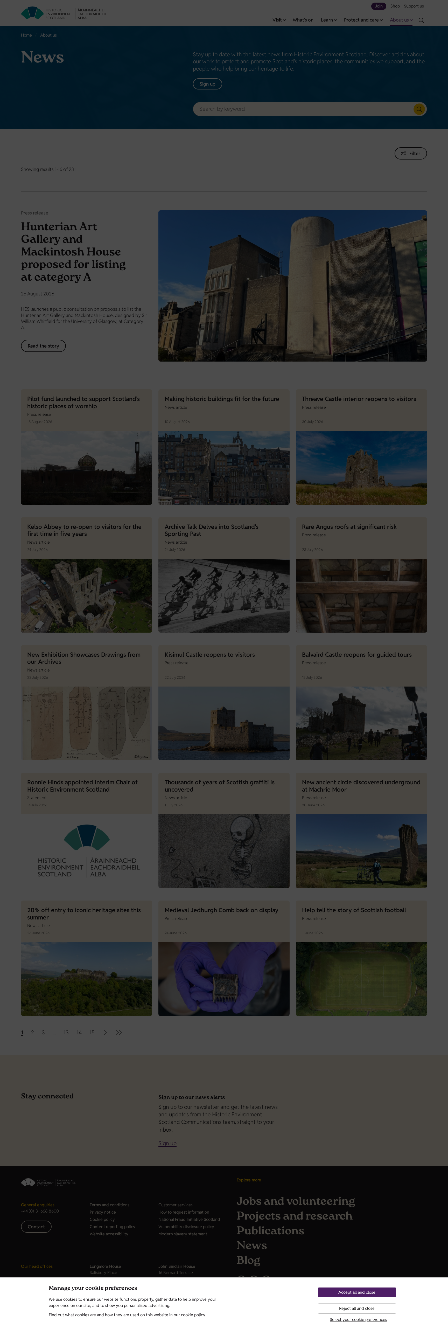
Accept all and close (356, 1292)
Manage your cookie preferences (93, 1288)
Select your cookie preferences (358, 1319)
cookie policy (193, 1315)
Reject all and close (357, 1308)
